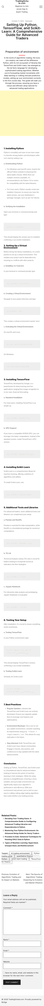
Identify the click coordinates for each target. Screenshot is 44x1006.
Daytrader (28, 21)
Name (6, 939)
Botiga (4, 1002)
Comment (7, 908)
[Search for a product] (3, 6)
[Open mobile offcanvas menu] (40, 6)
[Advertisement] (22, 113)
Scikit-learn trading (19, 859)
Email (6, 950)
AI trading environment (20, 853)
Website (6, 962)
